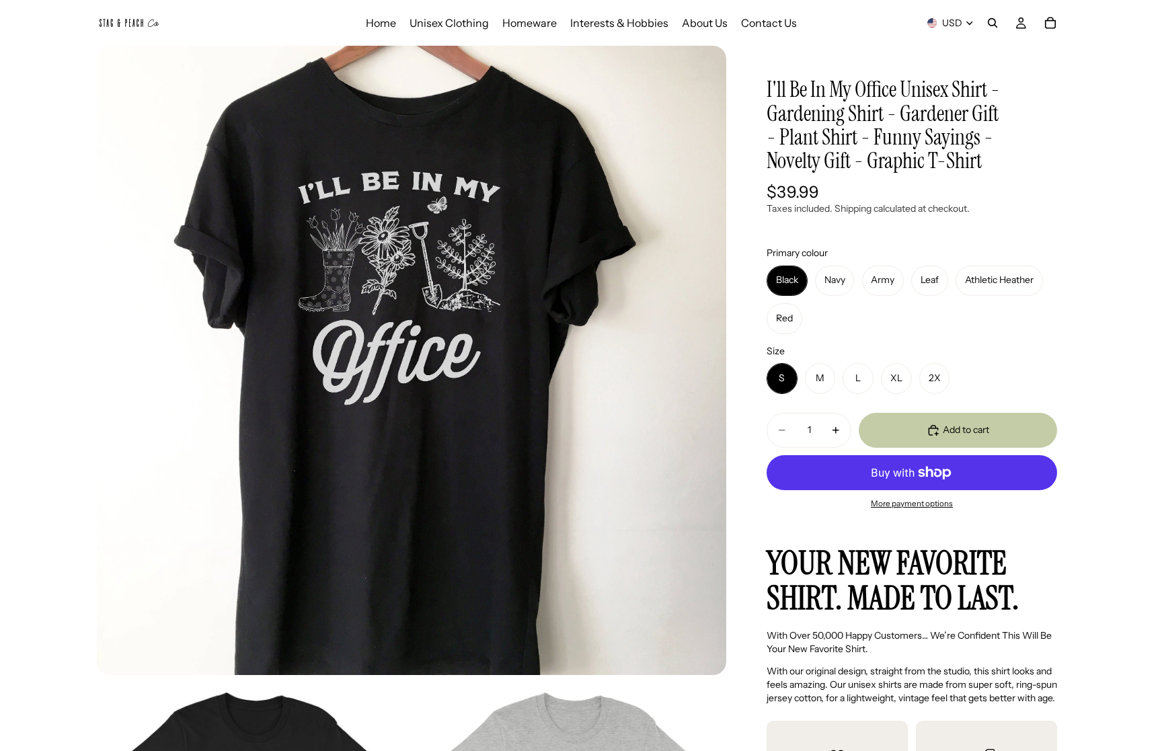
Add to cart (966, 430)
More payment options (912, 503)
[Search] (992, 23)
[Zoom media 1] (411, 360)
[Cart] (1050, 23)
